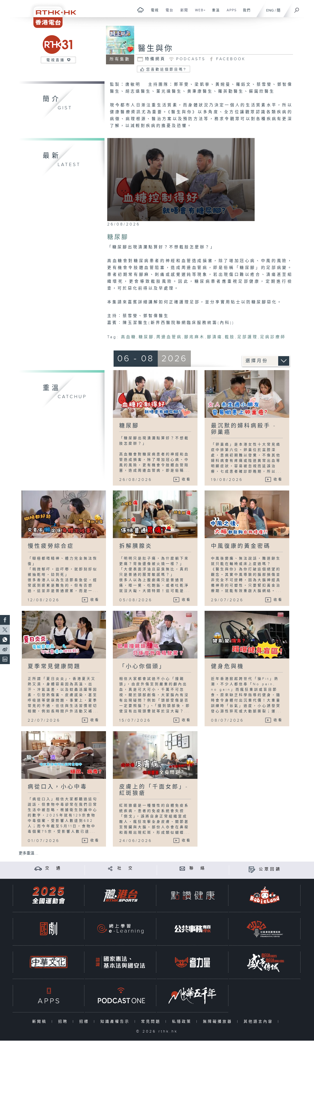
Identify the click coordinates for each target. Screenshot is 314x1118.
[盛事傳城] (264, 962)
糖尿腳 (146, 337)
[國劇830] (48, 928)
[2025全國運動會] (48, 895)
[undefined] (140, 10)
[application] (181, 179)
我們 (245, 12)
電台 (167, 12)
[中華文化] (48, 962)
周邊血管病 (169, 337)
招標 (85, 1022)
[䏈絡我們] (182, 868)
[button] (180, 179)
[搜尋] (297, 8)
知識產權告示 (116, 1022)
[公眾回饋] (252, 869)
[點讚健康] (192, 895)
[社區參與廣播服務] (264, 928)
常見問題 (152, 1022)
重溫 (214, 12)
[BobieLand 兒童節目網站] (264, 895)
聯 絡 (197, 868)
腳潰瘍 (214, 337)
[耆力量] (192, 962)
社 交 (125, 868)
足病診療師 (273, 337)
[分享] (110, 868)
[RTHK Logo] (51, 14)
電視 (153, 12)
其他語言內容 (259, 1022)
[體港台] (120, 895)
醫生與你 (155, 48)
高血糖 (128, 337)
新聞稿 (40, 1022)
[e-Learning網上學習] (120, 928)
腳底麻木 (194, 337)
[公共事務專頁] (192, 928)
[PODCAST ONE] (120, 995)
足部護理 (247, 337)
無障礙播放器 (219, 1022)
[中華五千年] (192, 995)
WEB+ (198, 12)
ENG (270, 10)
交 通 (53, 868)
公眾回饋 (270, 869)
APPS (230, 12)
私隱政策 (183, 1022)
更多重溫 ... (28, 853)
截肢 (230, 337)
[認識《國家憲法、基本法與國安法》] (120, 962)
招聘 (64, 1022)
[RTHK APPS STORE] (48, 995)
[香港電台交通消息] (38, 868)
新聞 (182, 12)
